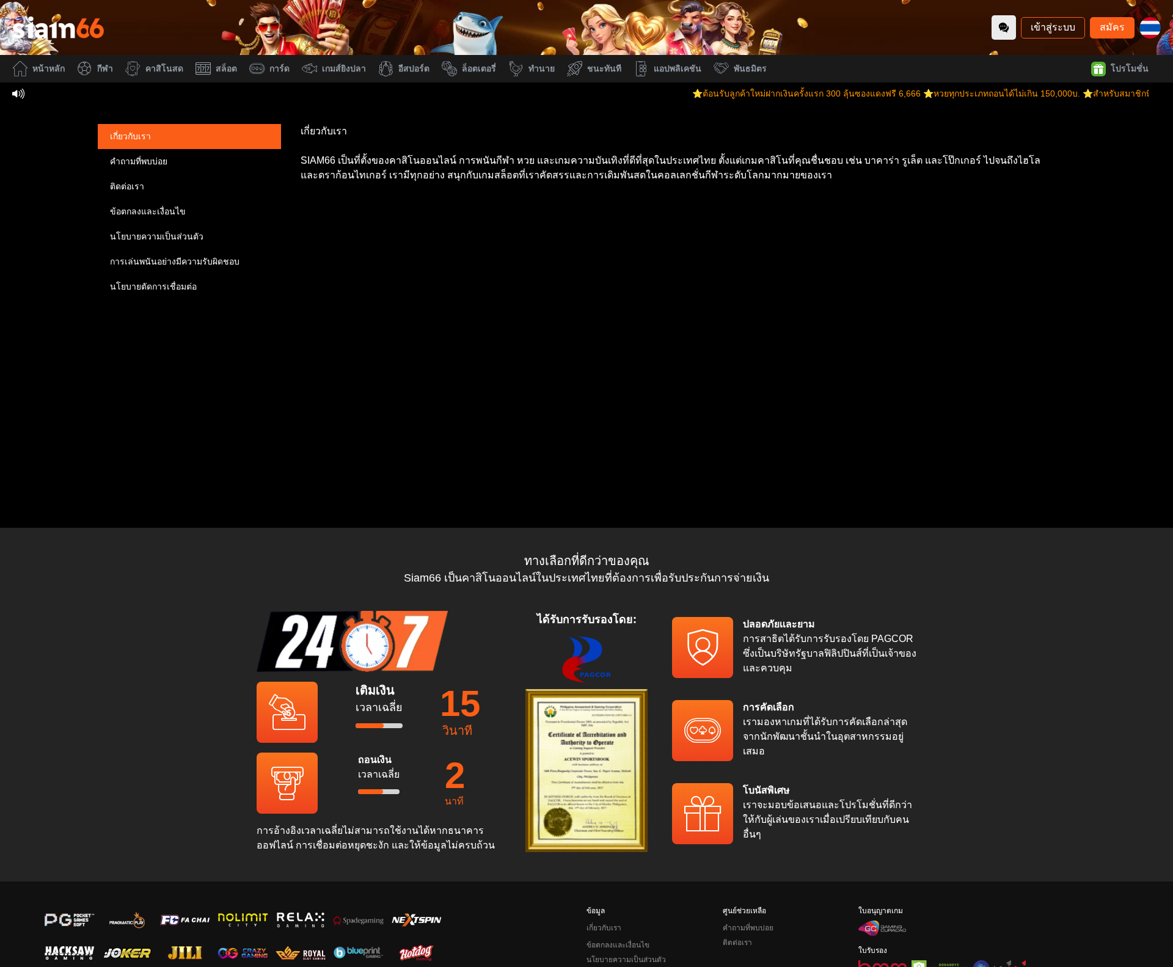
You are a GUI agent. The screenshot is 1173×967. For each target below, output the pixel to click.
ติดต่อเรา (127, 186)
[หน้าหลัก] (58, 27)
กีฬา (105, 68)
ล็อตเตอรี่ (479, 68)
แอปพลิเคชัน (677, 68)
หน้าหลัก (48, 68)
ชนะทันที (604, 68)
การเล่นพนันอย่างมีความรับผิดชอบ (174, 261)
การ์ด (279, 68)
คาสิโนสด (164, 68)
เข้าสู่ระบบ (1053, 27)
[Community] (1004, 27)
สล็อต (226, 68)
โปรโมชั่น (1130, 68)
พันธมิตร (750, 68)
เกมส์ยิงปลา (344, 68)
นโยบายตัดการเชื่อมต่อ (153, 286)
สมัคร (1112, 27)
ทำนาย (541, 68)
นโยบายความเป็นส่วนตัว (156, 236)
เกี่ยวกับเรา (130, 136)
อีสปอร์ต (413, 68)
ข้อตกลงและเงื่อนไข (148, 211)
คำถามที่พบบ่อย (138, 161)
